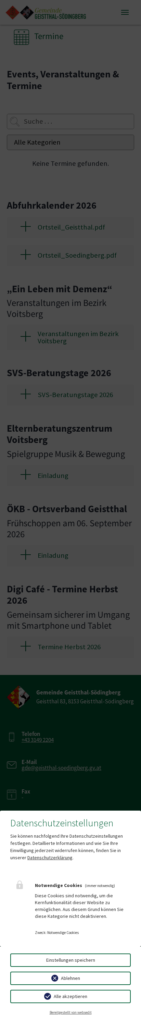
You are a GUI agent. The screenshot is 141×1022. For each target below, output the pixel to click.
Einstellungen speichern (70, 960)
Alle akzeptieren (70, 996)
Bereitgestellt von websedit (71, 1012)
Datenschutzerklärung (50, 857)
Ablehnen (70, 978)
